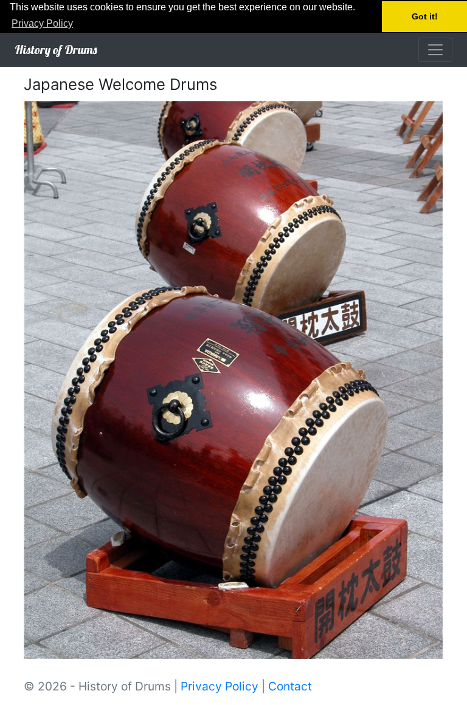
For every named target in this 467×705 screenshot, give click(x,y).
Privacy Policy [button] (42, 23)
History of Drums (56, 49)
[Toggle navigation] (435, 50)
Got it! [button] (425, 16)
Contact (290, 686)
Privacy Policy (219, 686)
